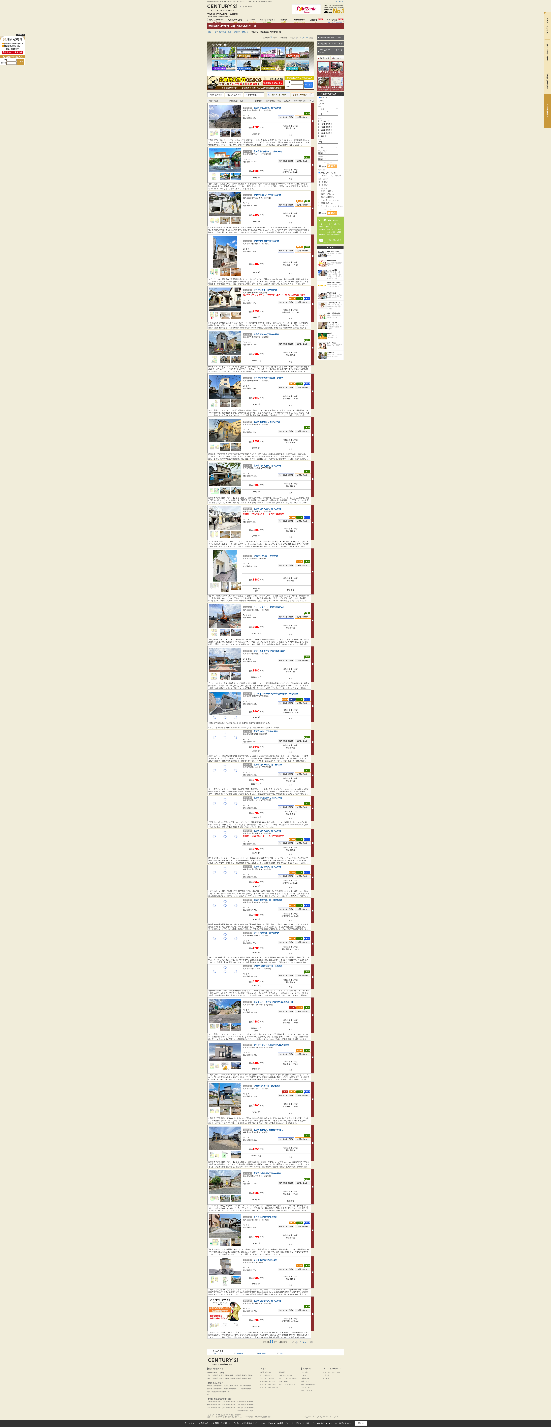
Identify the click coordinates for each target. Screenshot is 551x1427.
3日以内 (323, 176)
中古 (322, 104)
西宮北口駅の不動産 (214, 1388)
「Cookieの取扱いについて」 (323, 1423)
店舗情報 (316, 21)
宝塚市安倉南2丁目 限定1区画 (268, 900)
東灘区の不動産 (235, 1378)
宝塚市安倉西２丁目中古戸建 (267, 422)
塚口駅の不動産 (245, 1385)
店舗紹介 (282, 1372)
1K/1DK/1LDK (326, 124)
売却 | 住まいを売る (267, 21)
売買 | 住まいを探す (216, 21)
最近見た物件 (324, 58)
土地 (281, 1353)
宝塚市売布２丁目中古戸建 (266, 731)
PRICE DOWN (284, 1381)
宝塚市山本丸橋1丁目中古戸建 (267, 509)
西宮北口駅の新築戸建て (246, 1404)
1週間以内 (338, 176)
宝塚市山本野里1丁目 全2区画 (268, 765)
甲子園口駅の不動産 (214, 1385)
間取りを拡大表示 (234, 95)
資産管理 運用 (299, 21)
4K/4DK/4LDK (326, 133)
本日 (335, 173)
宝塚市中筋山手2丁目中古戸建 (267, 108)
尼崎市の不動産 (212, 1375)
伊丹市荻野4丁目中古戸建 (265, 290)
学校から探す (323, 88)
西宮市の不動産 (235, 1375)
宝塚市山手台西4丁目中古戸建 (267, 1173)
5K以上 (323, 136)
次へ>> (305, 38)
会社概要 (284, 21)
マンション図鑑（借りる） (269, 1387)
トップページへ (246, 6)
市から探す (323, 73)
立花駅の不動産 (245, 1388)
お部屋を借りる (265, 1372)
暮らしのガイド (306, 1390)
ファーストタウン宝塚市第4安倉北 (269, 607)
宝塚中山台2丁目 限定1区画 (267, 1086)
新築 (322, 101)
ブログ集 (304, 1372)
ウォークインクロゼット (332, 206)
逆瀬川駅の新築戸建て (245, 1410)
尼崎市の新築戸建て (214, 1401)
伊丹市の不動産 (224, 1375)
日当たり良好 (327, 191)
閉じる (361, 1423)
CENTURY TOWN (285, 1375)
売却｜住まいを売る (267, 1378)
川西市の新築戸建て (229, 1401)
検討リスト (337, 58)
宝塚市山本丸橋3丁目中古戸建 (267, 466)
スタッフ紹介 (335, 21)
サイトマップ (338, 1)
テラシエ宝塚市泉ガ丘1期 (265, 1260)
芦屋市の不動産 (212, 1378)
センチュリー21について (331, 1372)
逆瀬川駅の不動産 (230, 1388)
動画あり (325, 185)
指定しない (325, 98)
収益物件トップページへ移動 (331, 44)
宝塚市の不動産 (247, 1375)
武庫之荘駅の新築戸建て (246, 1407)
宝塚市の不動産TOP (241, 32)
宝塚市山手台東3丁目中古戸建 (267, 1301)
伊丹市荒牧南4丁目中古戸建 (266, 933)
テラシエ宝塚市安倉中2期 (265, 1217)
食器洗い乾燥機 (328, 197)
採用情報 (326, 1375)
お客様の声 (305, 1378)
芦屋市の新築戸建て (229, 1407)
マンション (219, 1353)
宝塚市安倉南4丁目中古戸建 (266, 241)
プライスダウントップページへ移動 (331, 51)
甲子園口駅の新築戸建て (246, 1401)
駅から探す (337, 73)
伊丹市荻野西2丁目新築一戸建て (268, 378)
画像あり (325, 182)
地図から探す (337, 88)
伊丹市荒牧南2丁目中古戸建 (266, 334)
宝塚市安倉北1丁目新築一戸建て (268, 1130)
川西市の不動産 (224, 1378)
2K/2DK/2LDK (326, 127)
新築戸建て (240, 1353)
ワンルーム (325, 121)
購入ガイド (305, 1381)
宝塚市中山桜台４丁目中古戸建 (268, 151)
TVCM (303, 1375)
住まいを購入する (266, 1375)
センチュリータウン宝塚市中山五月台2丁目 (273, 1002)
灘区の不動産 (246, 1378)
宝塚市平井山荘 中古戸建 (266, 556)
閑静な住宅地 (327, 194)
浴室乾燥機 (326, 203)
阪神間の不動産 (225, 32)
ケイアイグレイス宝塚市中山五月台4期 (271, 1045)
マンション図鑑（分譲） (268, 1384)
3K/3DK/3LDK (326, 130)
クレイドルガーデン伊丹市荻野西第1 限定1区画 (276, 694)
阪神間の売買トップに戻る (330, 37)
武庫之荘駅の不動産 (231, 1385)
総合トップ (212, 32)
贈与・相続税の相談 (308, 1384)
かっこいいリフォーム (287, 1384)
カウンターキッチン (330, 200)
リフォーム (251, 21)
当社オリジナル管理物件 (287, 1378)
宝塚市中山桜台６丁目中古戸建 (268, 798)
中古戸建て (262, 1353)
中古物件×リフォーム (267, 1381)
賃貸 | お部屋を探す (235, 21)
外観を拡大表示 (216, 95)
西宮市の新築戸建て (229, 1404)
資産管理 (326, 1378)
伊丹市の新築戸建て (214, 1404)
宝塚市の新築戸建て (214, 1407)
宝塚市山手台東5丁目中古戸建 (267, 867)
